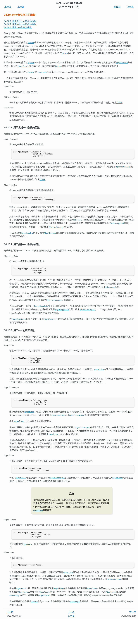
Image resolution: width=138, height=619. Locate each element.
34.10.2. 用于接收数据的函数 (20, 24)
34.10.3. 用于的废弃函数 (18, 27)
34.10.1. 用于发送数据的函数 (20, 21)
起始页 (117, 6)
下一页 (130, 6)
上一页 (7, 6)
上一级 (21, 6)
